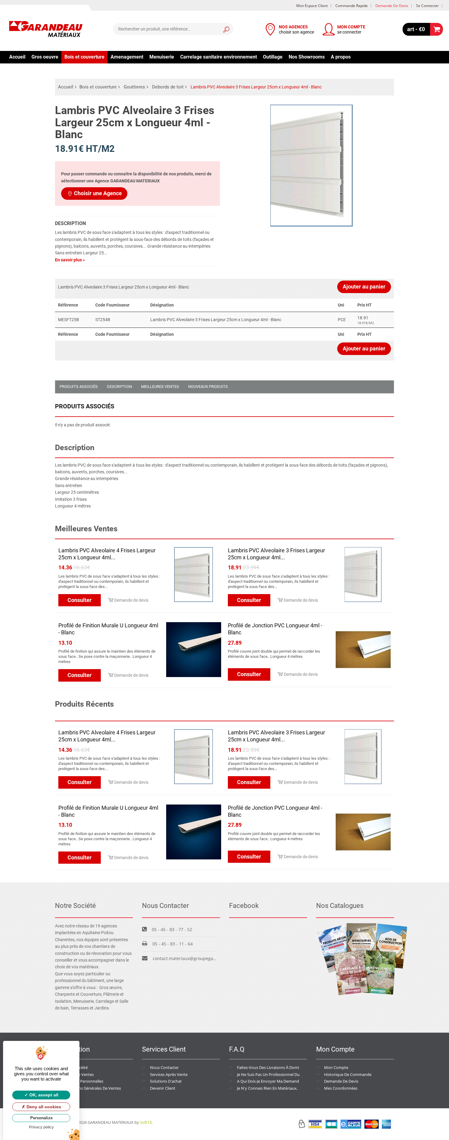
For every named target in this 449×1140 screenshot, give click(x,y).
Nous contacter (164, 1067)
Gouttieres (134, 87)
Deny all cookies (43, 1106)
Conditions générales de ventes (92, 1088)
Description (119, 386)
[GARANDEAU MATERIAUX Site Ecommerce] (45, 30)
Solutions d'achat (166, 1081)
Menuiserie (161, 57)
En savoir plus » (70, 259)
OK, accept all (43, 1094)
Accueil (17, 57)
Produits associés (79, 386)
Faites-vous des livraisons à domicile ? (272, 1067)
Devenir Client (162, 1088)
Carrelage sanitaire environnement (218, 57)
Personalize (41, 1118)
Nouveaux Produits (208, 386)
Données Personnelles (83, 1081)
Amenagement (127, 57)
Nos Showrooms (307, 57)
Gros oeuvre (44, 57)
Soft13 (145, 1122)
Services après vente (169, 1074)
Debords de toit (168, 87)
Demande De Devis (341, 1081)
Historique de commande (347, 1074)
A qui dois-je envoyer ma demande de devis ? (278, 1081)
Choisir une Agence (98, 193)
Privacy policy (41, 1127)
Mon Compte (336, 1067)
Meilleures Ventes (160, 386)
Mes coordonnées (340, 1088)
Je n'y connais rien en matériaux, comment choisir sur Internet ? (296, 1088)
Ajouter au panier (364, 286)
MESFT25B (68, 319)
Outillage (273, 57)
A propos (341, 57)
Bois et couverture (84, 57)
